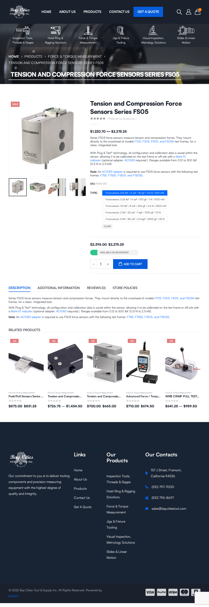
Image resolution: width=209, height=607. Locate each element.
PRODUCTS (92, 12)
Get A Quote (82, 507)
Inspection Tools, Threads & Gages (22, 40)
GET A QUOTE (148, 12)
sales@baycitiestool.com (169, 508)
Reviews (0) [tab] (96, 288)
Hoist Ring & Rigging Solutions (55, 40)
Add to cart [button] (37, 344)
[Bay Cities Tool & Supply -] (20, 12)
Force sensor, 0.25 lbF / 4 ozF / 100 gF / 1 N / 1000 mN (135, 199)
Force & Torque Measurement (88, 40)
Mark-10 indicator (22, 311)
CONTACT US (119, 12)
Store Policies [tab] (125, 288)
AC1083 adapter (112, 171)
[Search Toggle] (179, 12)
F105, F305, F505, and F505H (154, 141)
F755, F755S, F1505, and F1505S (121, 175)
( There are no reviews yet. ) (122, 118)
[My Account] (189, 12)
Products (80, 488)
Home (78, 470)
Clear (107, 226)
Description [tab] (19, 288)
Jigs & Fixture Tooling (121, 40)
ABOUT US (67, 12)
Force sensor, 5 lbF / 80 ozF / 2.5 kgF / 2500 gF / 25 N (135, 219)
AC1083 (130, 160)
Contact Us (82, 498)
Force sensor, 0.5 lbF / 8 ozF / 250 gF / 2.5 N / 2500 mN (136, 205)
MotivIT (13, 596)
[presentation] (10, 138)
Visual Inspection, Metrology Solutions (153, 40)
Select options (76, 344)
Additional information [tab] (59, 288)
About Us (80, 479)
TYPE (93, 193)
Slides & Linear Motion (186, 40)
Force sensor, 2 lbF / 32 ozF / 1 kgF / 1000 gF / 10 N (133, 212)
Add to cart (133, 264)
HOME (46, 12)
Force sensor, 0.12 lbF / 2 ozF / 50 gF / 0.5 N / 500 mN (135, 192)
